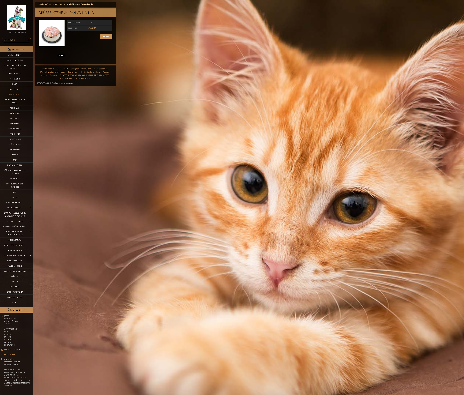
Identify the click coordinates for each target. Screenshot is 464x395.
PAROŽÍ (15, 281)
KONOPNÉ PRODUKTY (15, 202)
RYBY (15, 160)
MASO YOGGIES (14, 73)
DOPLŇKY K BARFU (14, 165)
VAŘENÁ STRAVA (14, 240)
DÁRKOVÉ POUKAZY (15, 292)
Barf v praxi (73, 72)
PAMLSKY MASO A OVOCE (14, 255)
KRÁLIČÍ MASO (15, 134)
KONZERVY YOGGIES (15, 221)
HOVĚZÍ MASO (14, 89)
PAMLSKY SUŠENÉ (15, 266)
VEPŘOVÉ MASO (14, 129)
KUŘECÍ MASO (14, 94)
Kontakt (44, 75)
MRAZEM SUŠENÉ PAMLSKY (15, 271)
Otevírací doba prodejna (90, 72)
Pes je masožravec (101, 69)
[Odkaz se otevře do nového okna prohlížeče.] (52, 33)
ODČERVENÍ (14, 287)
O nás (59, 69)
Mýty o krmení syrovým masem (52, 72)
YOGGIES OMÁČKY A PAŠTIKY (14, 226)
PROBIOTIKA (15, 178)
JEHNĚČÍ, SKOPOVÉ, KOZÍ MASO (15, 101)
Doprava (53, 75)
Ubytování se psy (83, 78)
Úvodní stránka (45, 4)
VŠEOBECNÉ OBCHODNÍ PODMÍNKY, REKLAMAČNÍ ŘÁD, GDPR (84, 75)
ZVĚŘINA (14, 155)
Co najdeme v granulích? (81, 69)
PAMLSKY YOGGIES (14, 261)
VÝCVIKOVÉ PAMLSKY (14, 250)
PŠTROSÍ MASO (15, 139)
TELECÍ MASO (14, 123)
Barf (66, 69)
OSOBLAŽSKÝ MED (14, 297)
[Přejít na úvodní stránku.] (16, 15)
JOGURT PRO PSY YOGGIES (14, 245)
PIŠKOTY (14, 276)
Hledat (29, 40)
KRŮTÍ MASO (15, 113)
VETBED (15, 302)
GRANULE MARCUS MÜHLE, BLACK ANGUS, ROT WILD (15, 214)
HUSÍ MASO (14, 118)
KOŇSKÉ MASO (15, 144)
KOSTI (14, 84)
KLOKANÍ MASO (14, 149)
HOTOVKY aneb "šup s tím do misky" (15, 67)
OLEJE (14, 197)
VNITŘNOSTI (15, 79)
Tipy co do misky (66, 78)
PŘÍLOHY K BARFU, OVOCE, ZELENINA (14, 172)
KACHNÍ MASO (15, 108)
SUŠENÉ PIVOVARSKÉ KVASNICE (14, 185)
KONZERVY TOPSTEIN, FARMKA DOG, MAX (15, 233)
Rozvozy (106, 72)
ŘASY (15, 192)
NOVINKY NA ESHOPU (15, 60)
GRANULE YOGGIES (14, 208)
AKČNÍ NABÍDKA (14, 55)
